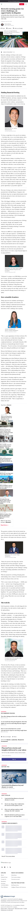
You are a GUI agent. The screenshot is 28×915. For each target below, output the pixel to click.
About (2, 875)
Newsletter (3, 881)
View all (3, 856)
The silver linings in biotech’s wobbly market (13, 716)
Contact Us (3, 879)
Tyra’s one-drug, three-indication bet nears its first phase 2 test (14, 804)
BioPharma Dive (15, 885)
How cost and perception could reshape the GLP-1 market (14, 810)
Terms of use (11, 908)
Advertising (13, 875)
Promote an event (15, 879)
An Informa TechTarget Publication (14, 1)
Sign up (21, 4)
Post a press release (10, 856)
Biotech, (9, 739)
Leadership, (14, 739)
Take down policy (19, 908)
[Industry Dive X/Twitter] (7, 867)
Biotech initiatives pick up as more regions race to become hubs (15, 815)
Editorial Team (4, 877)
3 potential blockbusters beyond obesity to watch (12, 786)
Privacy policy (4, 908)
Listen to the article (9, 52)
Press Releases (4, 887)
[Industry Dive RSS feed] (10, 867)
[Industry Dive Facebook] (4, 867)
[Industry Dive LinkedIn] (2, 867)
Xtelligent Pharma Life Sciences (18, 887)
